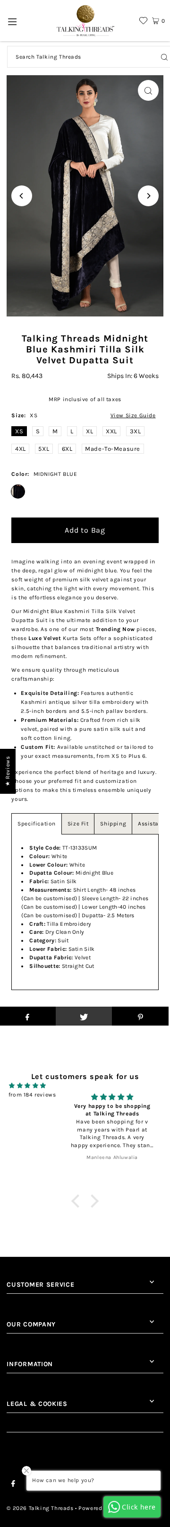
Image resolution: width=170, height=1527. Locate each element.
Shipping (113, 823)
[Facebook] (13, 1485)
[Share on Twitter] (84, 1016)
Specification (36, 823)
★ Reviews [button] (7, 771)
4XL (20, 448)
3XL (135, 431)
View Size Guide (133, 415)
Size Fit (78, 823)
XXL (111, 431)
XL (89, 431)
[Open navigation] (12, 21)
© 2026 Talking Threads (40, 1508)
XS (19, 431)
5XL (43, 448)
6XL (67, 448)
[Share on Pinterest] (140, 1016)
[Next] (148, 195)
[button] (78, 1200)
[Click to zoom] (148, 90)
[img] (27, 1085)
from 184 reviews (32, 1094)
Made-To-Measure (112, 448)
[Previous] (21, 195)
